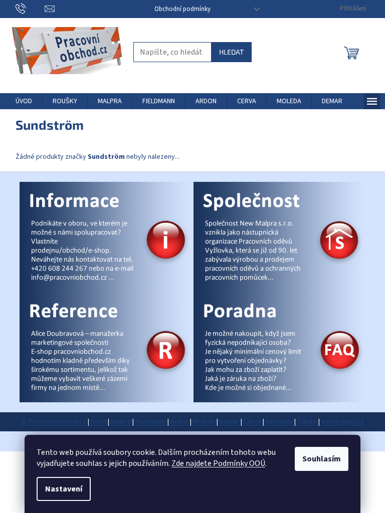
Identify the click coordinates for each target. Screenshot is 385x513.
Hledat (231, 52)
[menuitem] (24, 101)
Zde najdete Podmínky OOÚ (218, 463)
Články (307, 422)
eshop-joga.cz (342, 422)
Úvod (98, 422)
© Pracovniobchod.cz (54, 422)
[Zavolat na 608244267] (30, 8)
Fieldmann (150, 422)
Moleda (204, 422)
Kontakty (279, 422)
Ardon (179, 422)
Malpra (121, 422)
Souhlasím (321, 458)
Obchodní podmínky (182, 9)
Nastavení (63, 488)
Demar (229, 422)
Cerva (252, 422)
